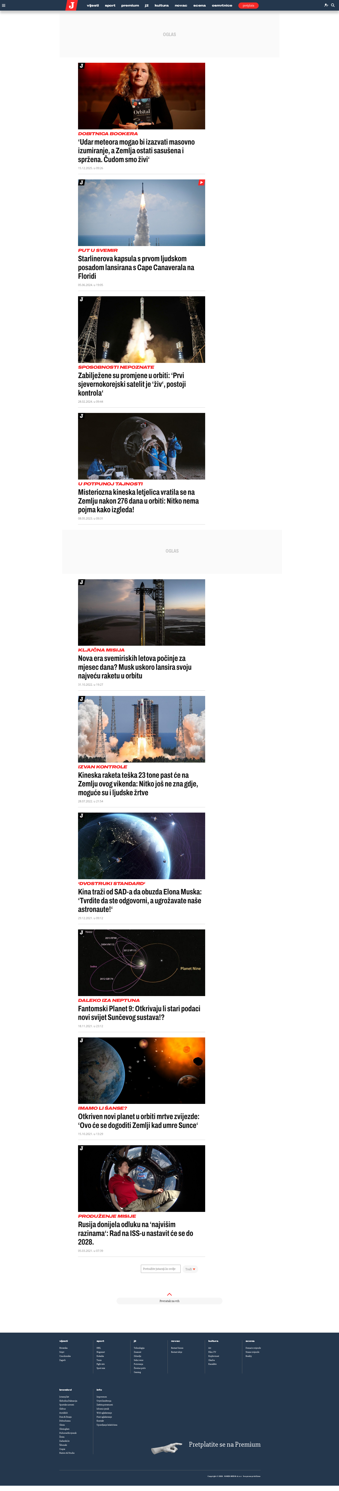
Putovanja (138, 1364)
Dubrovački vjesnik (67, 1433)
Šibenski (63, 1445)
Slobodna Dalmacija (68, 1400)
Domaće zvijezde (253, 1348)
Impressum (102, 1396)
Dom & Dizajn (65, 1417)
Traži (188, 1269)
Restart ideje (176, 1352)
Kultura (162, 5)
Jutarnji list (64, 1396)
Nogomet (101, 1352)
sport (100, 1341)
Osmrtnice (222, 5)
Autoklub (63, 1412)
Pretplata (248, 5)
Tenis (99, 1360)
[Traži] (332, 5)
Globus (62, 1408)
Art (209, 1348)
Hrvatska (63, 1348)
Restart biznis (177, 1348)
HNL (99, 1348)
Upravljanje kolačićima (107, 1424)
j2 (135, 1341)
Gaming (137, 1372)
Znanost (137, 1352)
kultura (213, 1341)
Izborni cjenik (103, 1408)
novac (175, 1341)
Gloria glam (64, 1429)
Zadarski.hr (64, 1441)
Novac (181, 5)
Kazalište (212, 1364)
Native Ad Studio (67, 1453)
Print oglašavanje (104, 1417)
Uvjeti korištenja (104, 1400)
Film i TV (212, 1352)
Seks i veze (138, 1360)
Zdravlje (137, 1356)
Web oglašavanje (104, 1412)
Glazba (211, 1360)
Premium (130, 5)
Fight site (101, 1364)
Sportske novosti (66, 1404)
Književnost (213, 1356)
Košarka (100, 1356)
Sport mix (101, 1368)
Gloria (62, 1424)
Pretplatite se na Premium (225, 1444)
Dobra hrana (64, 1420)
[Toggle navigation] (2, 4)
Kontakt (100, 1420)
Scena (199, 5)
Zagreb (62, 1360)
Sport (110, 5)
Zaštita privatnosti (105, 1404)
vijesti (63, 1341)
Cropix (62, 1449)
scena (250, 1341)
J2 (146, 5)
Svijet (61, 1352)
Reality (249, 1356)
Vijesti (93, 5)
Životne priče (140, 1368)
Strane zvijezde (252, 1352)
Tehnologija (139, 1348)
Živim (61, 1436)
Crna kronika (65, 1356)
